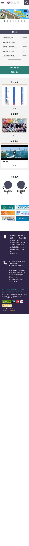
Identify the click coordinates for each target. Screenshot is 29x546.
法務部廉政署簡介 (4, 21)
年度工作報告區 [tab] (14, 67)
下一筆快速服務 (26, 187)
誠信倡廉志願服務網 (18, 21)
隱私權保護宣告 (6, 289)
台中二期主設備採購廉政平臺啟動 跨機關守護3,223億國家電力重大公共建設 (10, 56)
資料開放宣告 (14, 289)
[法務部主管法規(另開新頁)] (8, 218)
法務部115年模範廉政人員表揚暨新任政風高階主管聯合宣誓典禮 (10, 47)
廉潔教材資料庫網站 (21, 21)
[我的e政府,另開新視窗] (13, 302)
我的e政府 (14, 292)
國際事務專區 (16, 21)
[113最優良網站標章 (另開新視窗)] (7, 306)
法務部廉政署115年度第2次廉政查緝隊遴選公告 (10, 42)
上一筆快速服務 (3, 187)
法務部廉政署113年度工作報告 (24, 21)
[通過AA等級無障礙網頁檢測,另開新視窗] (6, 302)
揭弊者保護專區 (10, 21)
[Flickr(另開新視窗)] (21, 302)
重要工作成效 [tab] (14, 72)
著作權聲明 (21, 289)
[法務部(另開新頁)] (8, 207)
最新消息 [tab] (14, 32)
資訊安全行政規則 (6, 292)
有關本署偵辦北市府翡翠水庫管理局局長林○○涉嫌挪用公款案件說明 (10, 37)
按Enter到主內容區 (6, 1)
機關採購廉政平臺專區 (13, 21)
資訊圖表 (14, 82)
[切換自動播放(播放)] (25, 11)
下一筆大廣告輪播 (27, 15)
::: (0, 6)
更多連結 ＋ (22, 218)
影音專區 (14, 142)
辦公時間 (20, 292)
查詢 (26, 2)
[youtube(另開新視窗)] (17, 302)
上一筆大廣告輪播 (1, 15)
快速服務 (14, 177)
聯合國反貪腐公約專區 (7, 21)
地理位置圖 (13, 253)
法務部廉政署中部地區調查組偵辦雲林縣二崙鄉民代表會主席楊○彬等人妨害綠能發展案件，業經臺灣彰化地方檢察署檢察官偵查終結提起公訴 (10, 51)
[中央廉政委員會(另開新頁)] (22, 207)
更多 (14, 61)
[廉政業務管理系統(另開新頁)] (22, 213)
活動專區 (14, 114)
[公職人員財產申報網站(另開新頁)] (8, 213)
